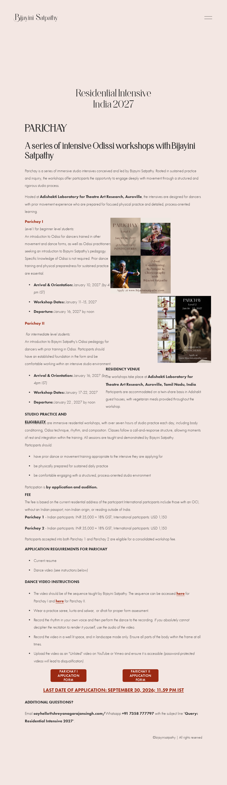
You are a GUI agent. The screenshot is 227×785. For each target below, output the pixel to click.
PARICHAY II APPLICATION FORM (140, 675)
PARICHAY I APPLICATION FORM (68, 675)
